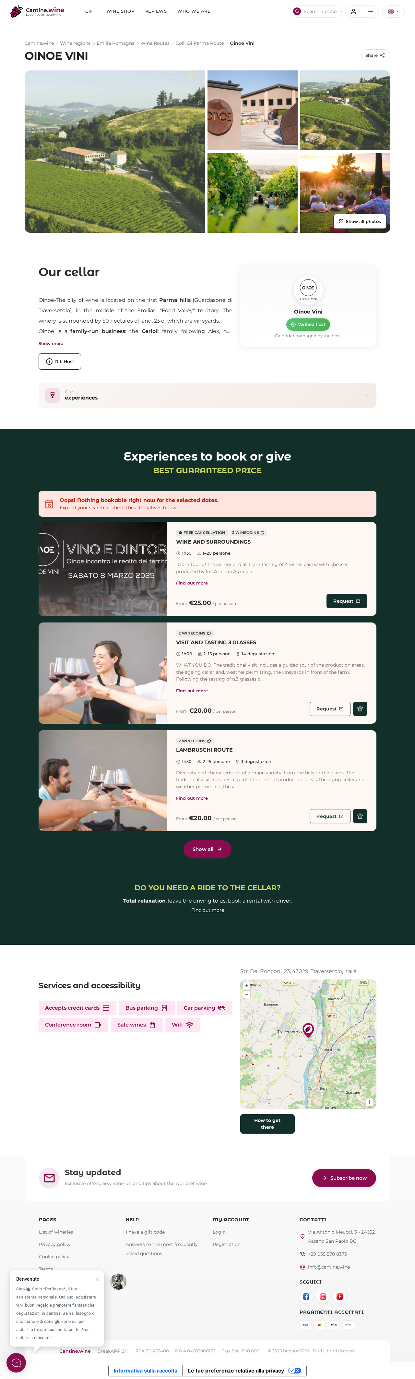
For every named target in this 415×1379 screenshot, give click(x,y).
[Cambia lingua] (393, 12)
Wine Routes (155, 43)
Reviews (156, 11)
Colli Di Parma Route (200, 43)
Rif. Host (59, 361)
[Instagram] (322, 1296)
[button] (103, 569)
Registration (227, 1244)
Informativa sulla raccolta (145, 1370)
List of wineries (56, 1232)
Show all (203, 849)
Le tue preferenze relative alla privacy (236, 1370)
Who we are (193, 11)
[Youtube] (339, 1296)
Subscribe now (344, 1178)
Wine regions (75, 43)
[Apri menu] (362, 12)
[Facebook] (306, 1296)
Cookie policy (54, 1257)
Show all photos (360, 221)
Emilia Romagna (116, 43)
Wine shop (120, 11)
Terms (46, 1269)
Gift (90, 11)
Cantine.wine (39, 43)
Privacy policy (55, 1244)
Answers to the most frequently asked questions (162, 1248)
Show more (51, 343)
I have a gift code (145, 1232)
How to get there (267, 1124)
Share (375, 55)
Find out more (192, 582)
